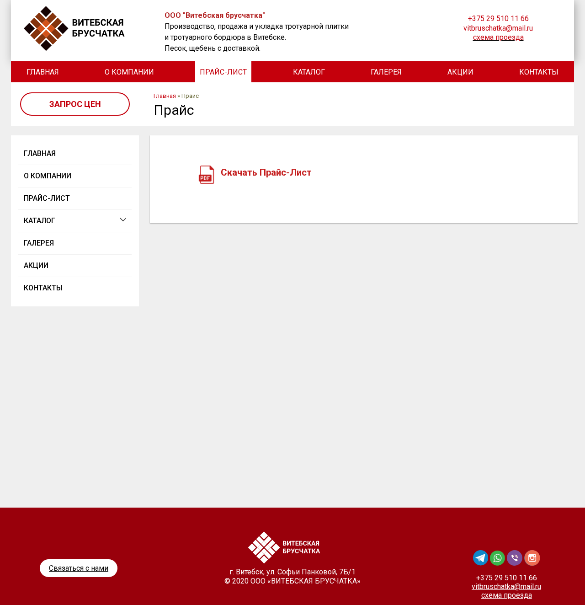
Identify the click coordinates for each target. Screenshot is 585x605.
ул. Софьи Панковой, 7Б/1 (311, 572)
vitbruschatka (506, 586)
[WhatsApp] (498, 563)
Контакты (538, 72)
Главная (43, 72)
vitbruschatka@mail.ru (498, 28)
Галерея (386, 72)
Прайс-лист (223, 72)
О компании (129, 72)
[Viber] (515, 563)
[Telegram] (481, 563)
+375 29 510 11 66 (498, 18)
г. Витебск (246, 572)
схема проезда (498, 37)
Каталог (309, 72)
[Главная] (86, 28)
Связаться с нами (78, 568)
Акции (460, 72)
